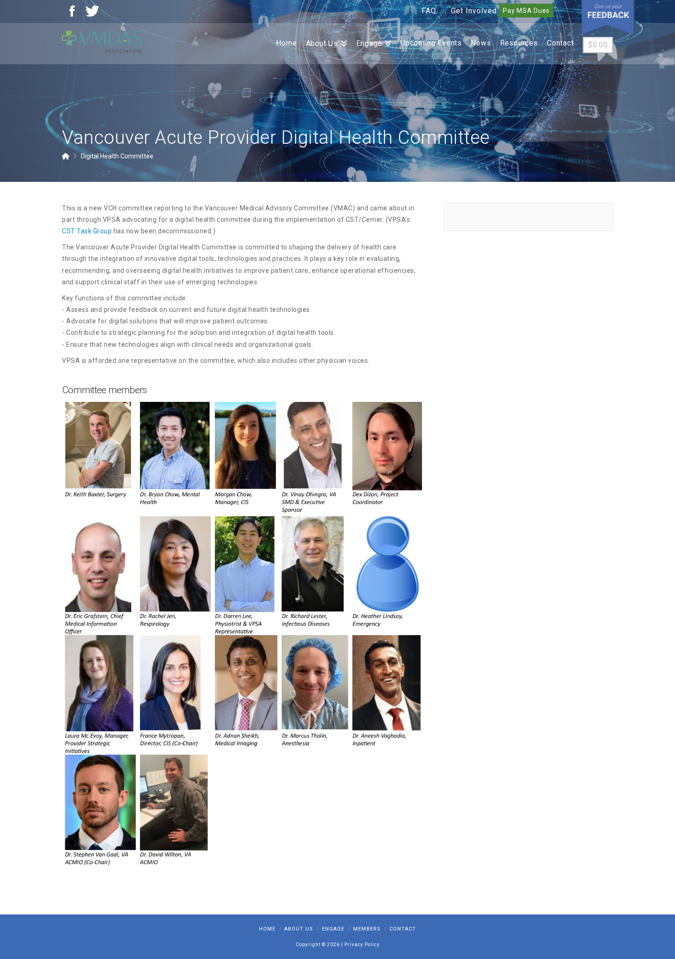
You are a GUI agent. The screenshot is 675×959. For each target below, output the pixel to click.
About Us (298, 929)
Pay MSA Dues (526, 10)
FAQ (429, 10)
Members (367, 929)
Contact (402, 929)
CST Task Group (87, 231)
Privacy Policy (362, 944)
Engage (333, 929)
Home (267, 929)
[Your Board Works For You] (102, 41)
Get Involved (474, 10)
